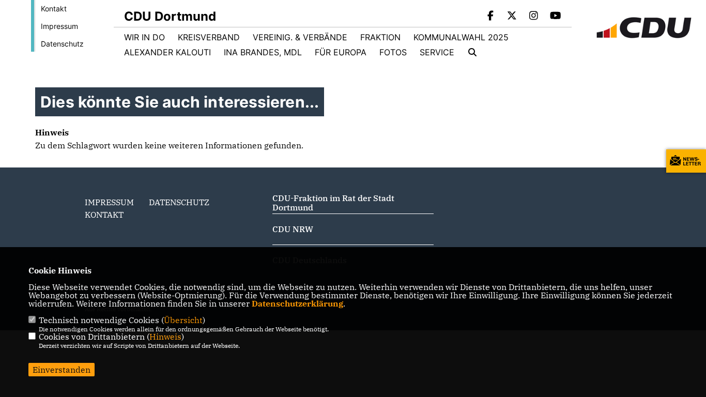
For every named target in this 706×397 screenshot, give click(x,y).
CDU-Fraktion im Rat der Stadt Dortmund (333, 202)
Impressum (59, 26)
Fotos (393, 52)
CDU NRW (292, 229)
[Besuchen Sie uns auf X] (512, 16)
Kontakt (54, 8)
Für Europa (340, 52)
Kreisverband (209, 37)
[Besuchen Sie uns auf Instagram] (534, 16)
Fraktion (380, 37)
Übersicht (183, 320)
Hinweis (165, 336)
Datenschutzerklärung (297, 303)
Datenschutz (62, 43)
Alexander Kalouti (167, 52)
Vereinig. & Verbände (300, 37)
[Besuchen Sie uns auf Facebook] (490, 16)
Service (437, 52)
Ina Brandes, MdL (263, 52)
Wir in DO (144, 37)
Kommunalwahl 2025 (461, 37)
